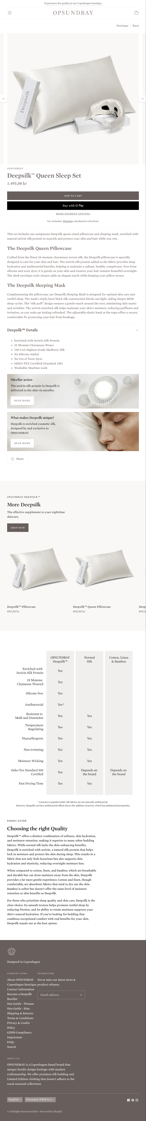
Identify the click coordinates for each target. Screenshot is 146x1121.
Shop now (18, 527)
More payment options (73, 213)
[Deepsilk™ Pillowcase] (38, 570)
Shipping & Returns (20, 1013)
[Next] (142, 98)
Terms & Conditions (20, 1018)
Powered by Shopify (51, 1111)
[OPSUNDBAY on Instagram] (136, 1100)
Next (135, 25)
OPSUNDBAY (15, 168)
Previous (122, 25)
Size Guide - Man (18, 1008)
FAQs (10, 1042)
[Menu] (9, 13)
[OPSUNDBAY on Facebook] (128, 1100)
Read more (22, 400)
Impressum (14, 1037)
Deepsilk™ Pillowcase (21, 606)
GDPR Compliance (19, 1032)
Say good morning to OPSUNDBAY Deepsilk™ (73, 3)
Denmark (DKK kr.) (39, 1099)
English (14, 1099)
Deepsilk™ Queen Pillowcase (92, 606)
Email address (48, 991)
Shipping (68, 221)
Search (11, 1047)
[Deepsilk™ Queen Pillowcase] (104, 570)
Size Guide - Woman (20, 1003)
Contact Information (20, 989)
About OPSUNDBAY (20, 979)
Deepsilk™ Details (22, 330)
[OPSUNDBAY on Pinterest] (132, 1100)
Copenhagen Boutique (21, 984)
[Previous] (3, 98)
